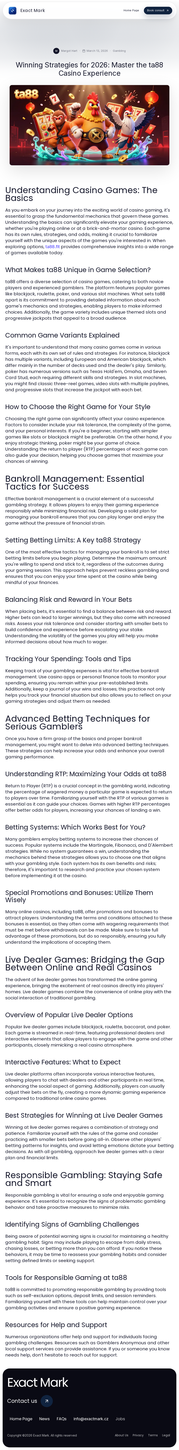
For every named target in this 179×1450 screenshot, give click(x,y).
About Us (121, 1435)
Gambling (119, 50)
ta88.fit (52, 246)
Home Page (21, 1419)
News (44, 1419)
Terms (153, 1435)
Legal (166, 1435)
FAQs (62, 1419)
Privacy (138, 1435)
